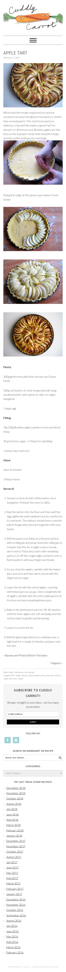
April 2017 (12, 878)
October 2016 (14, 910)
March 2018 (13, 825)
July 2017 (11, 862)
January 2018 (14, 835)
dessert (31, 672)
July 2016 (11, 925)
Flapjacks (56, 663)
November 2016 (15, 904)
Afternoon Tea (20, 672)
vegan (20, 679)
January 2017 (14, 894)
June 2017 (12, 867)
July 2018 (11, 809)
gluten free (39, 675)
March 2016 (13, 947)
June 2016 (12, 931)
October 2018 (14, 798)
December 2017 (16, 840)
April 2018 (12, 819)
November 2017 (15, 846)
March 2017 (13, 883)
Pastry (58, 675)
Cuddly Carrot (33, 17)
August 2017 (13, 857)
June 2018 (12, 814)
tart (15, 679)
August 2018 (13, 803)
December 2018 (16, 787)
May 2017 (12, 872)
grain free (49, 675)
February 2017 (15, 888)
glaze (31, 675)
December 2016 (16, 899)
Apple (18, 675)
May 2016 (12, 936)
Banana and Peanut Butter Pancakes (26, 655)
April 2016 (12, 941)
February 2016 (15, 952)
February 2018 (15, 830)
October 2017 (14, 851)
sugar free (7, 679)
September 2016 (16, 915)
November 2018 (15, 793)
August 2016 (13, 920)
